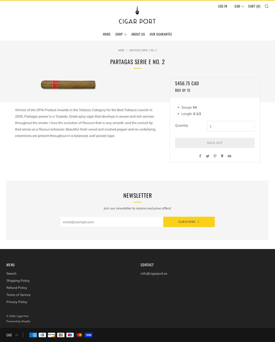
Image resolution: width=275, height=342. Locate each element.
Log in (222, 6)
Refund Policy (16, 288)
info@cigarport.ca (154, 273)
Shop (119, 34)
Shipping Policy (18, 281)
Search (11, 273)
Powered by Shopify (18, 321)
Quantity (181, 125)
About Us (138, 34)
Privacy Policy (16, 302)
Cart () (254, 6)
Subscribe (187, 222)
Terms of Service (18, 295)
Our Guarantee (161, 34)
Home (107, 34)
